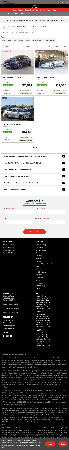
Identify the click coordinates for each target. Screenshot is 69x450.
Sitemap (38, 288)
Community (39, 283)
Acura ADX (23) (8, 245)
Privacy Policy (40, 286)
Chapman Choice (9, 320)
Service (38, 261)
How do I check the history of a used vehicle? (22, 163)
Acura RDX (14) (8, 253)
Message (42, 218)
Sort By (51, 46)
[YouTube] (10, 336)
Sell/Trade (39, 256)
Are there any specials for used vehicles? (21, 183)
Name (9, 208)
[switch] (67, 2)
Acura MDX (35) (8, 250)
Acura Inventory (41, 245)
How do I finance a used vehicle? (17, 176)
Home (4, 14)
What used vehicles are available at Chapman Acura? (25, 156)
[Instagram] (7, 336)
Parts (37, 266)
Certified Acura (41, 250)
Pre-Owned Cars (41, 247)
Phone (6, 218)
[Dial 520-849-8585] (62, 2)
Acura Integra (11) (9, 247)
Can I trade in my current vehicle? (17, 170)
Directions (39, 275)
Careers (38, 280)
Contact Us (39, 277)
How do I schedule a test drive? (16, 189)
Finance (38, 258)
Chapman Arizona (9, 323)
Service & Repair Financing (44, 264)
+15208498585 (13, 304)
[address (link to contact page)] (58, 2)
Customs (39, 269)
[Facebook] (4, 336)
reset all (43, 27)
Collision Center (41, 272)
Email (40, 208)
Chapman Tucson (9, 326)
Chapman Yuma (8, 328)
